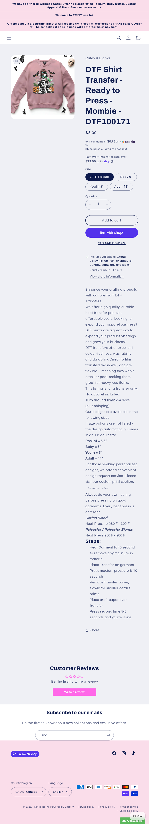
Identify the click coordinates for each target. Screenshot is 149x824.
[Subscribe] (109, 735)
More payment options (112, 242)
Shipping (91, 149)
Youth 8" (96, 186)
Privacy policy (106, 807)
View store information (107, 276)
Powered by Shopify (62, 807)
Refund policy (86, 807)
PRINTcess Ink (41, 807)
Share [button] (94, 630)
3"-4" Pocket (99, 177)
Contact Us (134, 820)
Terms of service (128, 807)
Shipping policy (129, 811)
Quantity (91, 196)
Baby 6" (126, 177)
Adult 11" (121, 186)
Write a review (74, 692)
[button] (9, 38)
